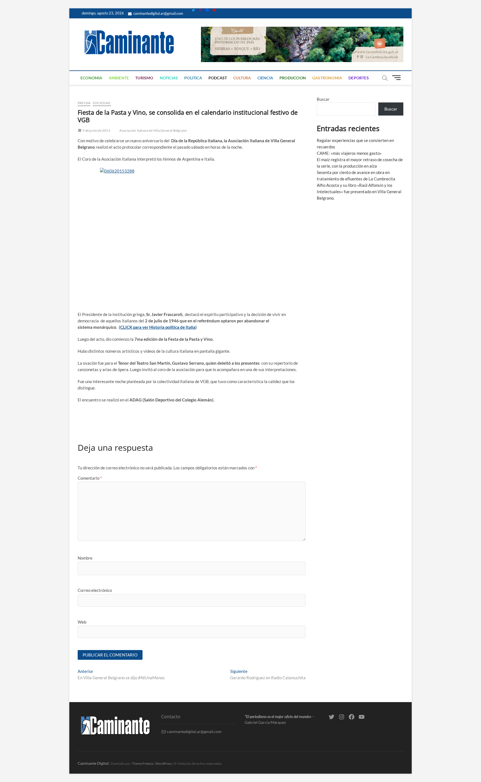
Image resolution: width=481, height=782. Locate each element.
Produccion (292, 77)
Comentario (90, 478)
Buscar (323, 99)
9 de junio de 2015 (96, 130)
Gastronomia (327, 77)
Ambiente (119, 77)
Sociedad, (102, 103)
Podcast (217, 77)
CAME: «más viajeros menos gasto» (349, 153)
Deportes (359, 77)
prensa (84, 103)
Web (82, 621)
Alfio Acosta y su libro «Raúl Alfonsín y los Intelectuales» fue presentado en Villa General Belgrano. (359, 191)
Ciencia (265, 77)
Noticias (169, 77)
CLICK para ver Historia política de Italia (157, 327)
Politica (193, 77)
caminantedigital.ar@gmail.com (157, 13)
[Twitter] (193, 10)
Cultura (242, 77)
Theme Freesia (142, 763)
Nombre (85, 557)
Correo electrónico (95, 590)
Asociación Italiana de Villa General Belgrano (153, 130)
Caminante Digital (93, 763)
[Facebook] (207, 10)
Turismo (144, 77)
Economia (91, 77)
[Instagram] (200, 10)
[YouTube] (214, 10)
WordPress (163, 763)
